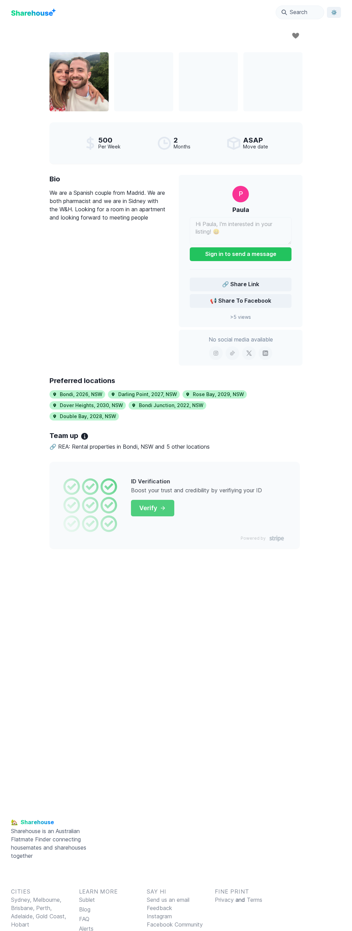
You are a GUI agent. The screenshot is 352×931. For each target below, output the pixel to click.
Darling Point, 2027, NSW (147, 394)
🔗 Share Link (240, 284)
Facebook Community (175, 924)
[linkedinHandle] (265, 353)
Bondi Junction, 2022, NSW (171, 405)
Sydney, (22, 899)
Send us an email (168, 899)
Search (298, 12)
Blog (84, 909)
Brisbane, (23, 908)
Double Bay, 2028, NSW (88, 416)
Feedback (159, 908)
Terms (254, 899)
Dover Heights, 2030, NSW (91, 405)
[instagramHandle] (216, 353)
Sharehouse (26, 831)
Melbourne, (47, 899)
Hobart (20, 924)
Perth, (44, 908)
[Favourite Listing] (295, 35)
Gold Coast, (51, 916)
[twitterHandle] (249, 353)
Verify (148, 508)
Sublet (87, 899)
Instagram (159, 916)
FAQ (84, 919)
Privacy (224, 899)
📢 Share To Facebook (240, 300)
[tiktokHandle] (232, 353)
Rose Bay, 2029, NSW (218, 394)
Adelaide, (23, 916)
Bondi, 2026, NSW (81, 394)
